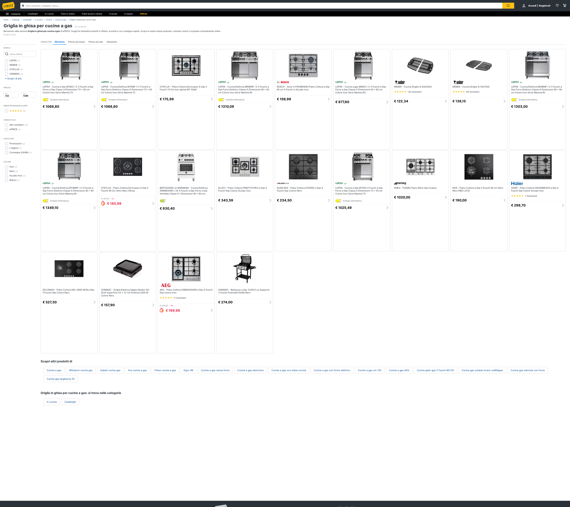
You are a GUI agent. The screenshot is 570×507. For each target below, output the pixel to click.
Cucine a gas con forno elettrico (332, 370)
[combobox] (261, 6)
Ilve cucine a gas (137, 370)
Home (6, 20)
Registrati (544, 5)
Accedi (532, 5)
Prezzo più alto (95, 41)
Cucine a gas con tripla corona (288, 370)
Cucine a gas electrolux (250, 370)
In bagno (128, 13)
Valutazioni (112, 41)
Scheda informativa (59, 99)
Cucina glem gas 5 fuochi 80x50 (435, 370)
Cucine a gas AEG (399, 370)
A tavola (113, 13)
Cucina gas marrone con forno (528, 370)
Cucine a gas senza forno (215, 370)
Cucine (49, 20)
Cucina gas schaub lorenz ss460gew (482, 370)
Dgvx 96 (188, 370)
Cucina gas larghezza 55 (61, 378)
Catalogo (15, 20)
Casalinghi (33, 13)
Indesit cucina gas (110, 370)
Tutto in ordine (68, 13)
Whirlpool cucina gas (80, 370)
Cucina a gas (60, 20)
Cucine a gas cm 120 (369, 370)
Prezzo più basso (76, 41)
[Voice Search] (23, 6)
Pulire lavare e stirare (92, 13)
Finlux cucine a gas (165, 370)
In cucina (49, 13)
